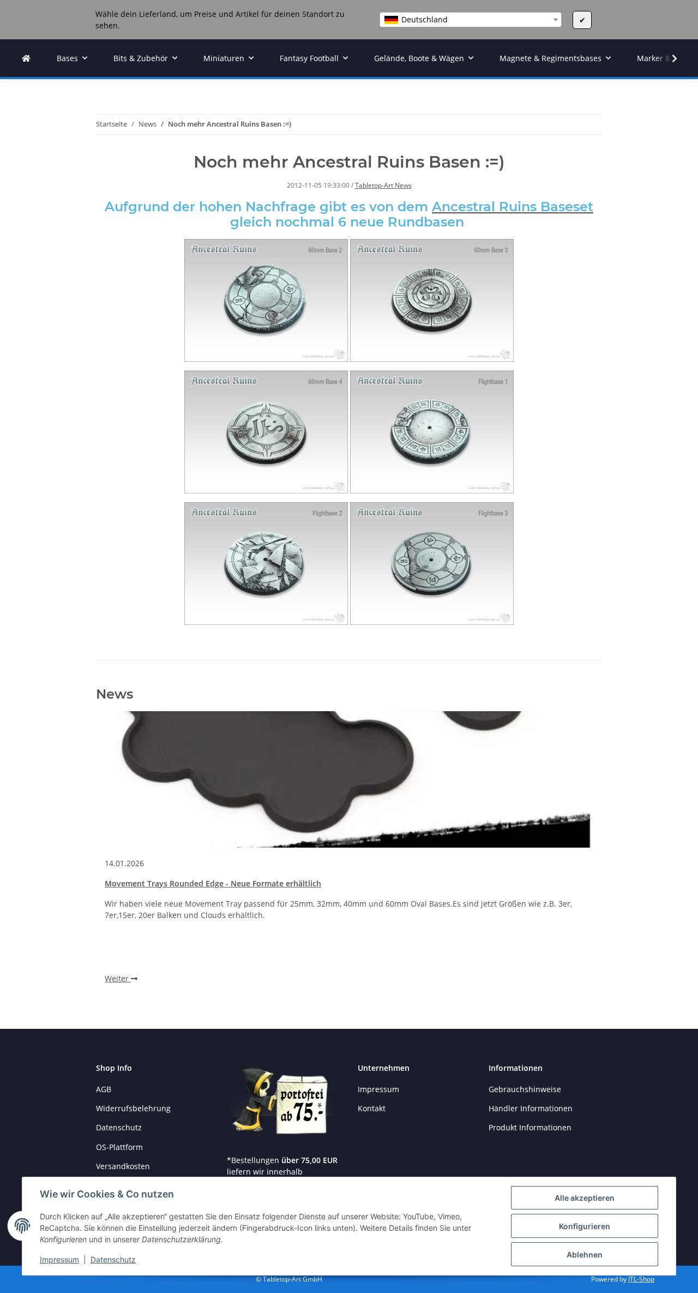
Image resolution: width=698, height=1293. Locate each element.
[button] (667, 58)
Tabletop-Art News (383, 185)
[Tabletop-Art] (26, 58)
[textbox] (470, 20)
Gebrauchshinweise (525, 1089)
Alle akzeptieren (585, 1197)
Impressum (59, 1259)
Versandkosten (123, 1166)
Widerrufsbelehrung (133, 1108)
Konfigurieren (584, 1226)
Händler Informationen (531, 1108)
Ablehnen (585, 1254)
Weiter (118, 978)
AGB (103, 1089)
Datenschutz (113, 1259)
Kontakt (372, 1108)
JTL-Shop (641, 1279)
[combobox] (471, 19)
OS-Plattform (119, 1147)
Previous (123, 856)
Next (576, 856)
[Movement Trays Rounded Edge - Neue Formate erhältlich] (349, 779)
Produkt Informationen (530, 1127)
